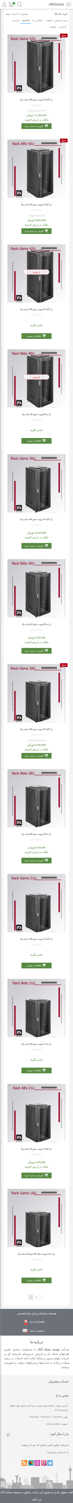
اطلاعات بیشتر (34, 965)
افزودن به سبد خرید (34, 126)
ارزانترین (15, 20)
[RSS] (24, 1463)
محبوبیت (49, 20)
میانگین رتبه (37, 20)
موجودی (52, 26)
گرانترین (62, 26)
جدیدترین (26, 20)
